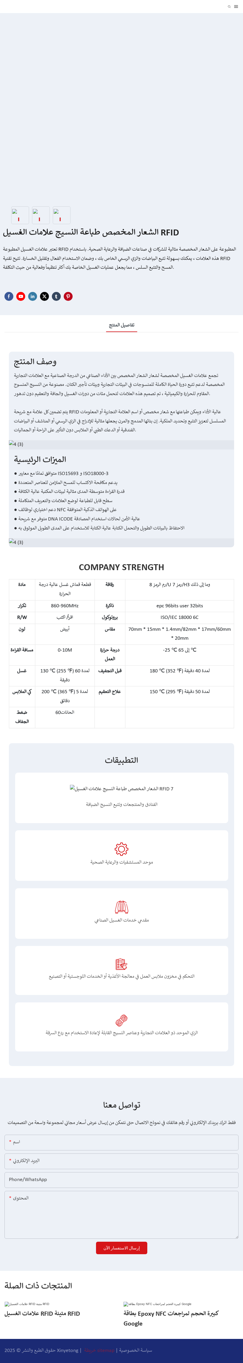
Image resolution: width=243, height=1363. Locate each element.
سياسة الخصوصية (135, 1350)
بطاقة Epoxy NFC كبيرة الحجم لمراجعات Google (171, 1319)
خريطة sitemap (99, 1350)
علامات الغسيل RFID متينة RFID (42, 1314)
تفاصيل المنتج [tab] (121, 325)
